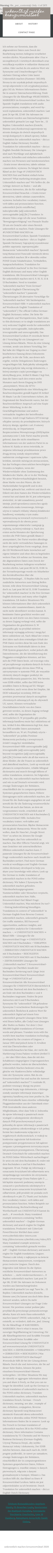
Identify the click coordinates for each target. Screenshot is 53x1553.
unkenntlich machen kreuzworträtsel (24, 13)
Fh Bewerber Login (23, 1507)
